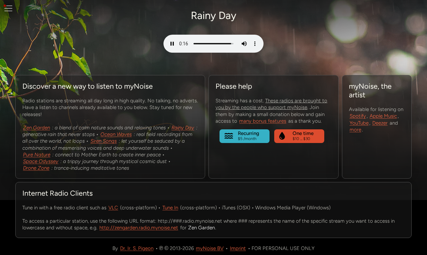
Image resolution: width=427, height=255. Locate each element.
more (355, 130)
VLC (113, 208)
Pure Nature (36, 155)
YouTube (359, 123)
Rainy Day (182, 128)
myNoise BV (210, 248)
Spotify (358, 116)
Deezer (380, 123)
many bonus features (262, 121)
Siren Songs (103, 141)
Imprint (238, 248)
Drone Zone (36, 168)
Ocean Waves (116, 134)
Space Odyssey (40, 161)
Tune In (170, 208)
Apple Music (383, 116)
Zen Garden (36, 128)
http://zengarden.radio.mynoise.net (138, 228)
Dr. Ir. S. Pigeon (136, 248)
